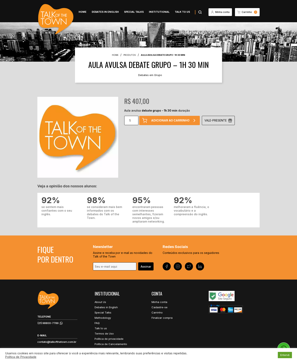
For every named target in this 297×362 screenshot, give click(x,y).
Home (82, 11)
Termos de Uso (104, 333)
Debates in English (105, 11)
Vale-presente (215, 120)
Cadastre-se (159, 307)
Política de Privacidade (20, 357)
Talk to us (182, 11)
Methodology (103, 317)
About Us (100, 302)
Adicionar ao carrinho (170, 120)
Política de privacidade (109, 338)
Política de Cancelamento (111, 344)
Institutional (159, 11)
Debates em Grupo (150, 75)
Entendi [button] (285, 355)
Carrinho (157, 312)
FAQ (97, 323)
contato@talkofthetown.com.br (56, 341)
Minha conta (159, 302)
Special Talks (134, 11)
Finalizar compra (162, 317)
